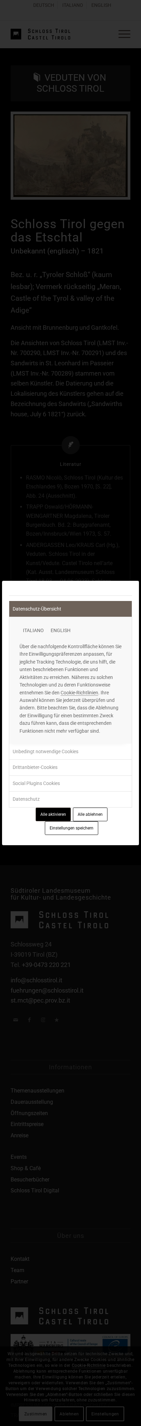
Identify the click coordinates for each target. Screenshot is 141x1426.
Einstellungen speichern (71, 828)
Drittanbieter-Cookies (35, 767)
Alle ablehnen (90, 814)
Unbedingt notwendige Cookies (45, 751)
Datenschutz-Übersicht (37, 609)
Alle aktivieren (53, 814)
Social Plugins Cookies (36, 783)
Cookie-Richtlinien (79, 692)
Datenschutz (26, 799)
